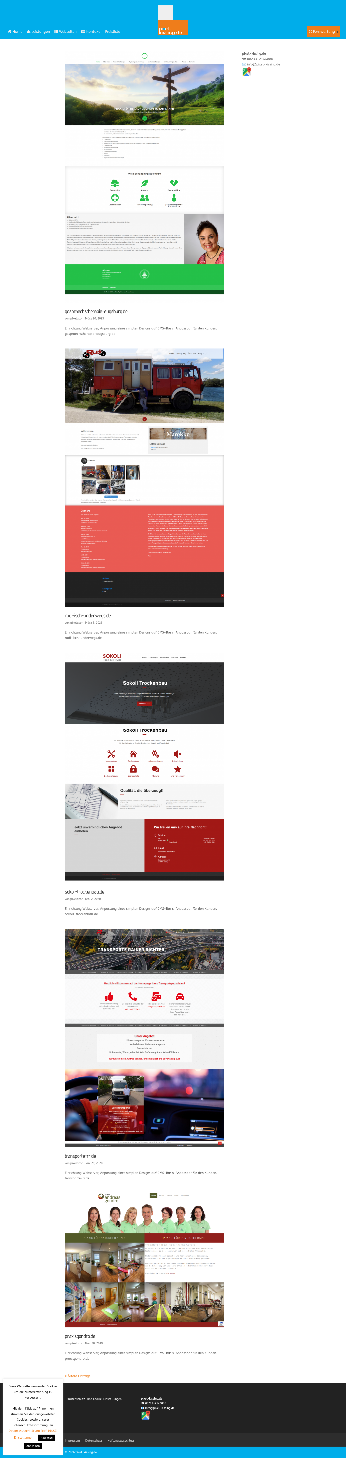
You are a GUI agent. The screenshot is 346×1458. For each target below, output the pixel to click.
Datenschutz (93, 1440)
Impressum (72, 1440)
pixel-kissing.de (86, 1452)
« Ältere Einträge (78, 1376)
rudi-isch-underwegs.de (88, 615)
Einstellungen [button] (23, 1437)
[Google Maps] (246, 75)
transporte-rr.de (80, 1156)
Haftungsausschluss (121, 1440)
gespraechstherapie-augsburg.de (96, 311)
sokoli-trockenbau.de (84, 892)
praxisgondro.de (80, 1336)
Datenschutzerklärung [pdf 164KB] (33, 1431)
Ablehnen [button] (47, 1437)
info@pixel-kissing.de (263, 64)
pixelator (76, 318)
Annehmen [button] (33, 1445)
